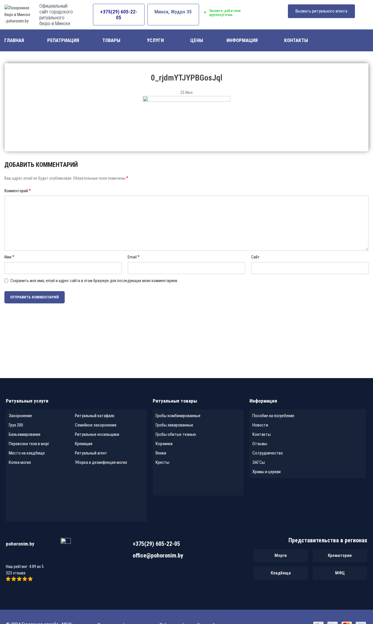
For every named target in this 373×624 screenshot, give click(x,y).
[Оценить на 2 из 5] (14, 579)
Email (134, 257)
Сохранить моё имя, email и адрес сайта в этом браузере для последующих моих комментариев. (94, 280)
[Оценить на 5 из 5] (30, 579)
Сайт (255, 257)
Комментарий (17, 190)
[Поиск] (366, 40)
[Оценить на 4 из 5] (25, 579)
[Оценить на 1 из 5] (8, 579)
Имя (9, 257)
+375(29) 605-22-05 (118, 14)
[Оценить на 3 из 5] (19, 579)
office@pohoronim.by (158, 555)
